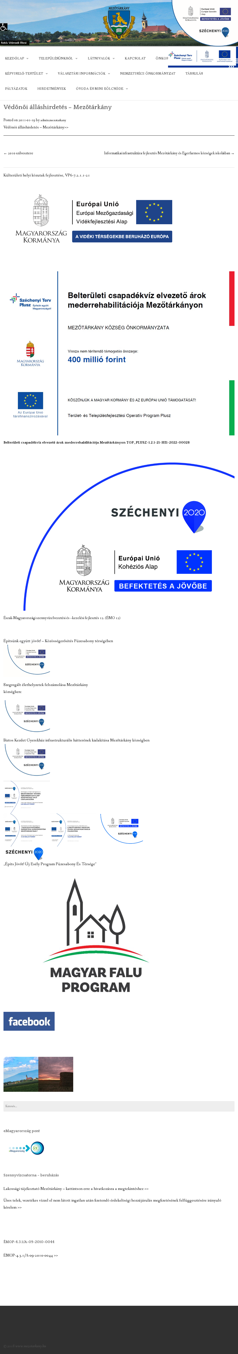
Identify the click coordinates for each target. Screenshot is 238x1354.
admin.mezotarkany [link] (53, 120)
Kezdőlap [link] (14, 58)
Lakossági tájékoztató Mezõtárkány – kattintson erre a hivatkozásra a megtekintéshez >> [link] (76, 1189)
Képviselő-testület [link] (24, 74)
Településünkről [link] (56, 58)
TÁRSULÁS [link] (194, 74)
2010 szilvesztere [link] (18, 153)
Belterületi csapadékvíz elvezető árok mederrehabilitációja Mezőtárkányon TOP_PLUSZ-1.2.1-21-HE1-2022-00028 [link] (96, 442)
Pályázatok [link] (16, 89)
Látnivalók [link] (99, 58)
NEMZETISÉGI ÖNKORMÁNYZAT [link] (147, 74)
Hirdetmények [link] (51, 89)
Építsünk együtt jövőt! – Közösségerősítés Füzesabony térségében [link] (58, 641)
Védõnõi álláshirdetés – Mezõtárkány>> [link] (35, 127)
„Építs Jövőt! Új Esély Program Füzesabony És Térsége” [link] (49, 864)
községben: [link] (12, 692)
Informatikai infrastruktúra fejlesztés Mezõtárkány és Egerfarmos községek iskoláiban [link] (169, 153)
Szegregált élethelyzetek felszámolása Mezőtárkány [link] (45, 685)
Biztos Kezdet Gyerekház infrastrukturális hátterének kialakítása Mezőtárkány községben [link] (76, 740)
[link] (3, 27)
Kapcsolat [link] (135, 58)
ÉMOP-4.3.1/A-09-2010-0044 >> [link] (30, 1255)
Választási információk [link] (81, 74)
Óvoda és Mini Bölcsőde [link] (99, 89)
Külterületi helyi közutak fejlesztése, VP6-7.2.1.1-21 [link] (46, 175)
